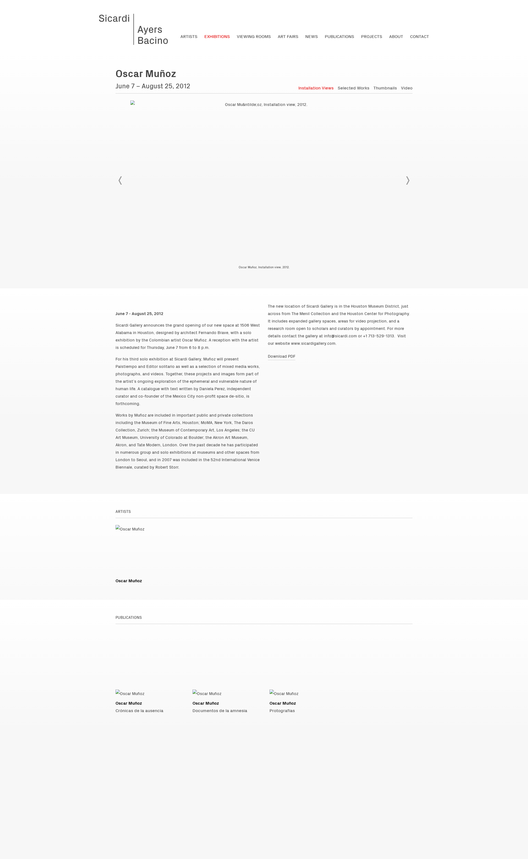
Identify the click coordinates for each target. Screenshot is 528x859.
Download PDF (281, 356)
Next (407, 180)
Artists (188, 36)
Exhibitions (217, 36)
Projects (371, 36)
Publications (339, 36)
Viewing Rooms (254, 36)
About (396, 36)
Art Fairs (288, 36)
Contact (419, 36)
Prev (120, 180)
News (311, 36)
